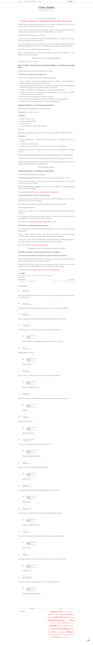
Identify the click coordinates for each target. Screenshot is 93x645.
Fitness (66, 620)
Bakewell (66, 611)
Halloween (60, 623)
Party (53, 632)
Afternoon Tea (23, 275)
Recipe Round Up (63, 632)
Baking (70, 612)
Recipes (39, 275)
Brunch (54, 614)
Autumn (63, 612)
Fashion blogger (58, 620)
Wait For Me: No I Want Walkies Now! (27, 280)
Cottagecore (28, 275)
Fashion (50, 620)
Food (33, 275)
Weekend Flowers (67, 637)
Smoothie (43, 275)
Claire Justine (46, 7)
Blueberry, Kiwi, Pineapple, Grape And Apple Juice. (44, 192)
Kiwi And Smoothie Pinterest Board (38, 245)
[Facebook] (71, 1)
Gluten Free (55, 623)
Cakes (57, 614)
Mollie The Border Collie (68, 625)
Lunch (62, 625)
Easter (73, 617)
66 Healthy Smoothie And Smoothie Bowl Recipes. (45, 270)
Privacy (40, 1)
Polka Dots (57, 632)
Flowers (68, 620)
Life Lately (69, 623)
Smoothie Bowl (49, 275)
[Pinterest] (69, 1)
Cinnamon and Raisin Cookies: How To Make (64, 280)
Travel (70, 634)
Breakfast (50, 614)
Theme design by (68, 643)
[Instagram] (67, 1)
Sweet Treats (60, 634)
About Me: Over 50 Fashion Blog (30, 1)
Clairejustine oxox (31, 335)
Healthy (64, 623)
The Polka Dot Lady (65, 634)
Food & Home (46, 18)
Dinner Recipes (68, 617)
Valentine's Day (61, 637)
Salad (52, 634)
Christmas (62, 614)
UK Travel (55, 637)
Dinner (52, 617)
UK (73, 634)
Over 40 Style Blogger (61, 628)
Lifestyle (36, 275)
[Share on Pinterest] (24, 273)
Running (49, 634)
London (59, 626)
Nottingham (21, 277)
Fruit (51, 622)
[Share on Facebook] (22, 273)
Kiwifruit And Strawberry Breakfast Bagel (39, 221)
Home (21, 1)
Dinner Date (59, 617)
